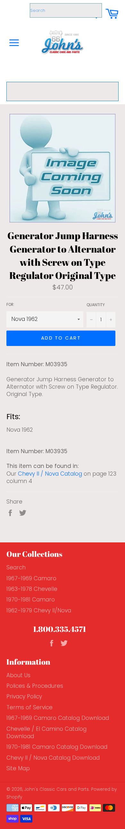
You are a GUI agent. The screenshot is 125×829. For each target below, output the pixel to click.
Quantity (96, 304)
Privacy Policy (24, 696)
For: (10, 304)
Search (16, 567)
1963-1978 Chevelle (31, 589)
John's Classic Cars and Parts (56, 789)
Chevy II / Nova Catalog (50, 474)
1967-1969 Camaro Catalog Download (57, 718)
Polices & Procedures (34, 686)
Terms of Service (29, 707)
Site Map (18, 768)
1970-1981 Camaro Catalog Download (56, 747)
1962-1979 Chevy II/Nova (38, 610)
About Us (18, 675)
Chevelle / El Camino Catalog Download (46, 732)
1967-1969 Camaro (31, 578)
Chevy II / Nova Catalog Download (53, 758)
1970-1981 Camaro (30, 599)
